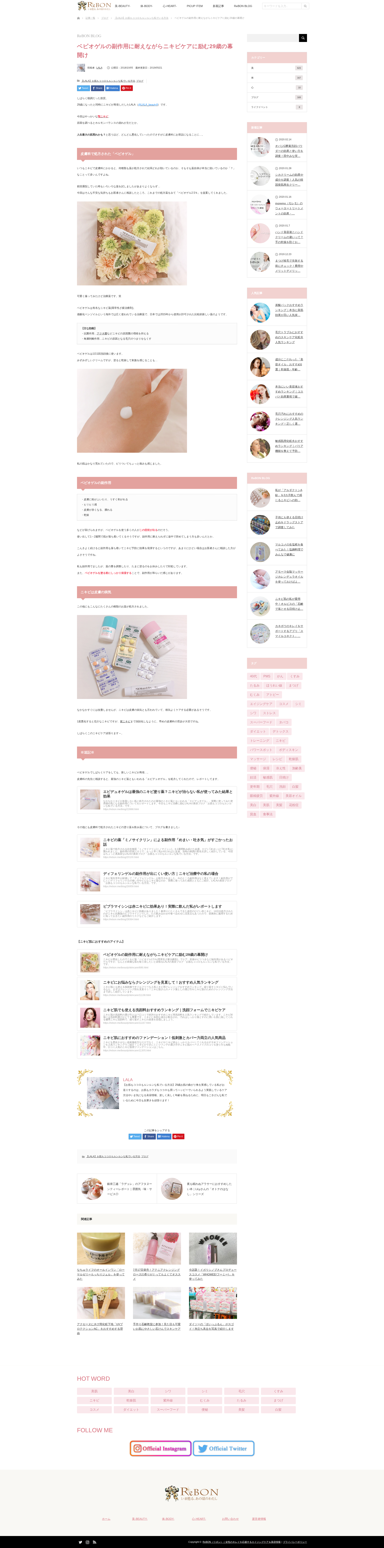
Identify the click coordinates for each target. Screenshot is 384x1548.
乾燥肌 (293, 759)
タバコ (284, 722)
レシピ (277, 759)
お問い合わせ (230, 1518)
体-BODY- (146, 6)
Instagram (87, 1541)
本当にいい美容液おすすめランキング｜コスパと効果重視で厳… (289, 391)
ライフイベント (275, 107)
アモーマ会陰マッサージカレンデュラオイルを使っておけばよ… (289, 576)
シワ (253, 713)
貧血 (253, 814)
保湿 (266, 768)
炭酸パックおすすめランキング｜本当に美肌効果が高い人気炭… (289, 310)
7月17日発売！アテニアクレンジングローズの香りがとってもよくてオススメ (157, 1274)
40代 (253, 676)
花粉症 (294, 805)
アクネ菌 (102, 333)
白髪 (295, 786)
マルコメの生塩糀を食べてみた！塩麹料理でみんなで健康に (289, 549)
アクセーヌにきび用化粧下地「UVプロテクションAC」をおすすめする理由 (100, 1329)
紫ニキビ (125, 721)
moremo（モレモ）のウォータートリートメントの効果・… (289, 208)
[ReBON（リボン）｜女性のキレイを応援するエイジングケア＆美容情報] (192, 1498)
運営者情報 (259, 1518)
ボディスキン (288, 750)
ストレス (269, 713)
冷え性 (281, 768)
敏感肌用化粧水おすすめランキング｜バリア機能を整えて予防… (289, 446)
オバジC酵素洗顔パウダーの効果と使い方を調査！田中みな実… (289, 150)
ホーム (106, 1518)
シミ (298, 704)
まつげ (293, 685)
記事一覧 (90, 18)
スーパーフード (261, 722)
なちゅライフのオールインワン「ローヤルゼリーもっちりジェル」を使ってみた (101, 1274)
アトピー (272, 694)
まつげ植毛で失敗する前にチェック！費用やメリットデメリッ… (289, 265)
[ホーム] (78, 13)
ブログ (104, 18)
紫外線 (274, 795)
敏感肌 (268, 777)
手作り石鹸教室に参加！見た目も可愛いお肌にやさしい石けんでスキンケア (157, 1326)
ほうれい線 (274, 685)
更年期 (255, 786)
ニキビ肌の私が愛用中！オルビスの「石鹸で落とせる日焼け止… (289, 603)
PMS (266, 676)
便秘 (253, 768)
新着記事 (218, 6)
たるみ (255, 685)
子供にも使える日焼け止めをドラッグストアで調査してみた (289, 522)
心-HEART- (170, 6)
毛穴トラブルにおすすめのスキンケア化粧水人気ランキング (289, 337)
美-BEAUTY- (122, 6)
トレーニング (259, 740)
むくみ (255, 694)
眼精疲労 (256, 795)
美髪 (279, 805)
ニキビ (280, 740)
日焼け (284, 777)
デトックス (281, 731)
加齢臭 (297, 768)
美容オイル (294, 795)
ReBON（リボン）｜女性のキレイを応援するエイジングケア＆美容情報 (242, 1542)
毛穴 (269, 786)
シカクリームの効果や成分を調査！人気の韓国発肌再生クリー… (289, 179)
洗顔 (282, 786)
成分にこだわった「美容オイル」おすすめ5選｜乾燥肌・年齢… (289, 364)
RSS (94, 1541)
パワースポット (261, 750)
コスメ (284, 704)
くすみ (295, 676)
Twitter (80, 1541)
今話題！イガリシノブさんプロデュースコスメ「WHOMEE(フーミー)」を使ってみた (213, 1274)
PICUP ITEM (195, 6)
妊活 (253, 777)
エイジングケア (261, 704)
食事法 (268, 814)
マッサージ (258, 759)
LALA (99, 67)
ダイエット (258, 731)
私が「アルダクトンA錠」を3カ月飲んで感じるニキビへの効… (288, 495)
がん (280, 676)
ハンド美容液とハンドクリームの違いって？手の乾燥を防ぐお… (289, 237)
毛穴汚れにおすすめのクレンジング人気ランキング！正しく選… (289, 418)
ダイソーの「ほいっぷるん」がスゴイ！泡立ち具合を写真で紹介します (211, 1326)
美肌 (266, 805)
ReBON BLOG (243, 6)
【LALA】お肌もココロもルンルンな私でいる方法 (141, 18)
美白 (253, 805)
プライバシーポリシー (295, 1542)
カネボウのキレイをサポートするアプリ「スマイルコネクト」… (289, 631)
